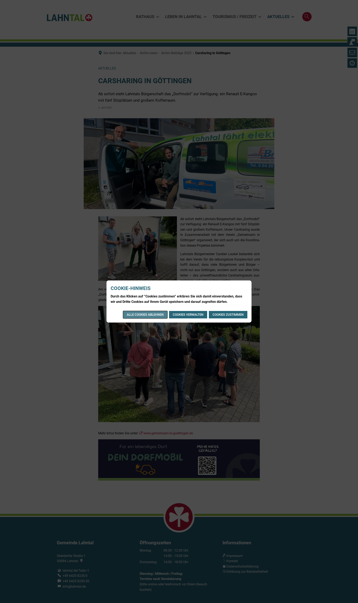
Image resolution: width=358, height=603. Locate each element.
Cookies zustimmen (228, 315)
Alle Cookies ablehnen (145, 315)
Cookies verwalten (188, 315)
